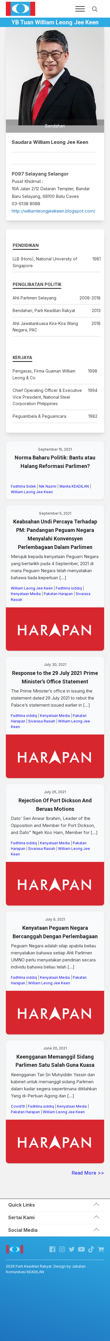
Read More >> (88, 1173)
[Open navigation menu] (80, 9)
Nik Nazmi (47, 486)
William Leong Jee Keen (32, 492)
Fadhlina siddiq (69, 588)
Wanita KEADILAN (74, 486)
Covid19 (18, 1106)
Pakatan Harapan (58, 594)
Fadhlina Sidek (23, 486)
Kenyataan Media (26, 594)
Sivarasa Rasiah (41, 721)
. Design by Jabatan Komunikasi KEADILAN (46, 1269)
